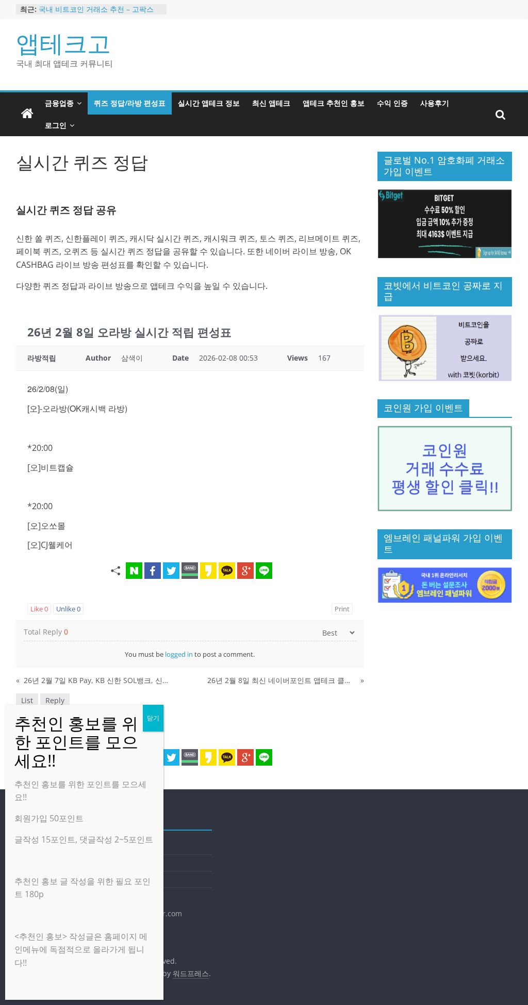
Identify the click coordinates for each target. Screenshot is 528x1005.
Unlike (68, 608)
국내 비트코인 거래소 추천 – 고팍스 (96, 9)
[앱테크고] (27, 114)
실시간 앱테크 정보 (209, 103)
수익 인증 (392, 103)
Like (39, 608)
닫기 (153, 718)
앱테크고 (63, 43)
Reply (54, 700)
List (27, 700)
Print (342, 608)
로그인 (56, 125)
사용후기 (434, 103)
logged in (179, 654)
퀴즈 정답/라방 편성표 (130, 103)
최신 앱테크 (271, 103)
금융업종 (59, 103)
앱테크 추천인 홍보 (334, 103)
